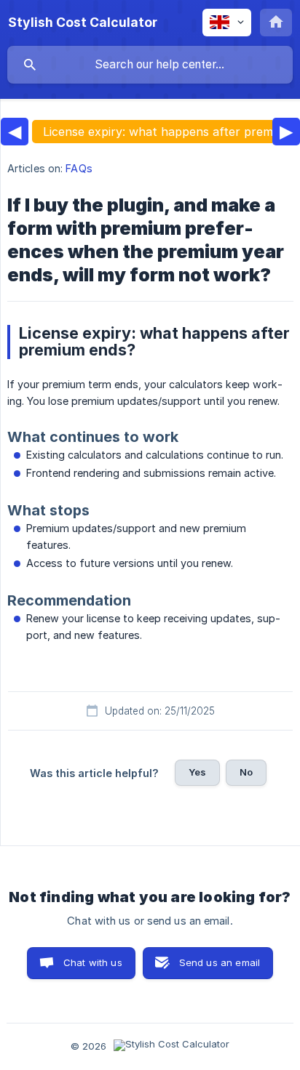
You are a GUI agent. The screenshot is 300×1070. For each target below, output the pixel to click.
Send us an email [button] (219, 962)
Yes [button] (197, 772)
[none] (82, 22)
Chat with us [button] (92, 962)
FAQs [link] (79, 168)
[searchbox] (150, 65)
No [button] (246, 772)
